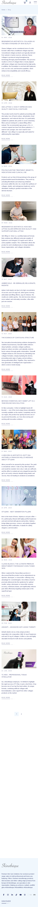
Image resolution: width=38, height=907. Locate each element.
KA (31, 895)
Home (3, 9)
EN (34, 895)
